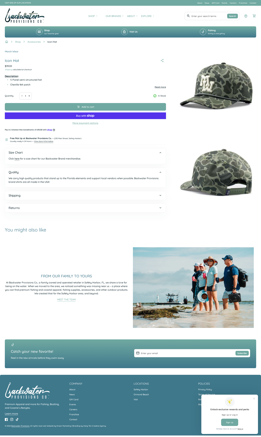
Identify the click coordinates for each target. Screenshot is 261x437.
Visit (136, 399)
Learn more (11, 413)
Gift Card (215, 3)
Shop (18, 41)
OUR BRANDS (115, 16)
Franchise (243, 3)
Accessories (34, 41)
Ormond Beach (141, 394)
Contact (253, 3)
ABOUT (132, 16)
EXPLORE (148, 16)
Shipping (8, 69)
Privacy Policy (205, 389)
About (199, 3)
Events (224, 3)
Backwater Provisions (20, 426)
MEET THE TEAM (66, 299)
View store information (43, 141)
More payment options (85, 123)
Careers (233, 3)
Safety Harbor (141, 389)
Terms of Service (206, 394)
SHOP (93, 16)
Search (232, 16)
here (16, 158)
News (207, 3)
